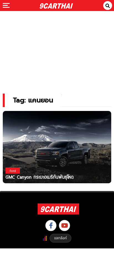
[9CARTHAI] (56, 5)
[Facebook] (50, 225)
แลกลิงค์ (60, 238)
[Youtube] (64, 225)
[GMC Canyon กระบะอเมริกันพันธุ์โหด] (57, 147)
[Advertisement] (57, 48)
